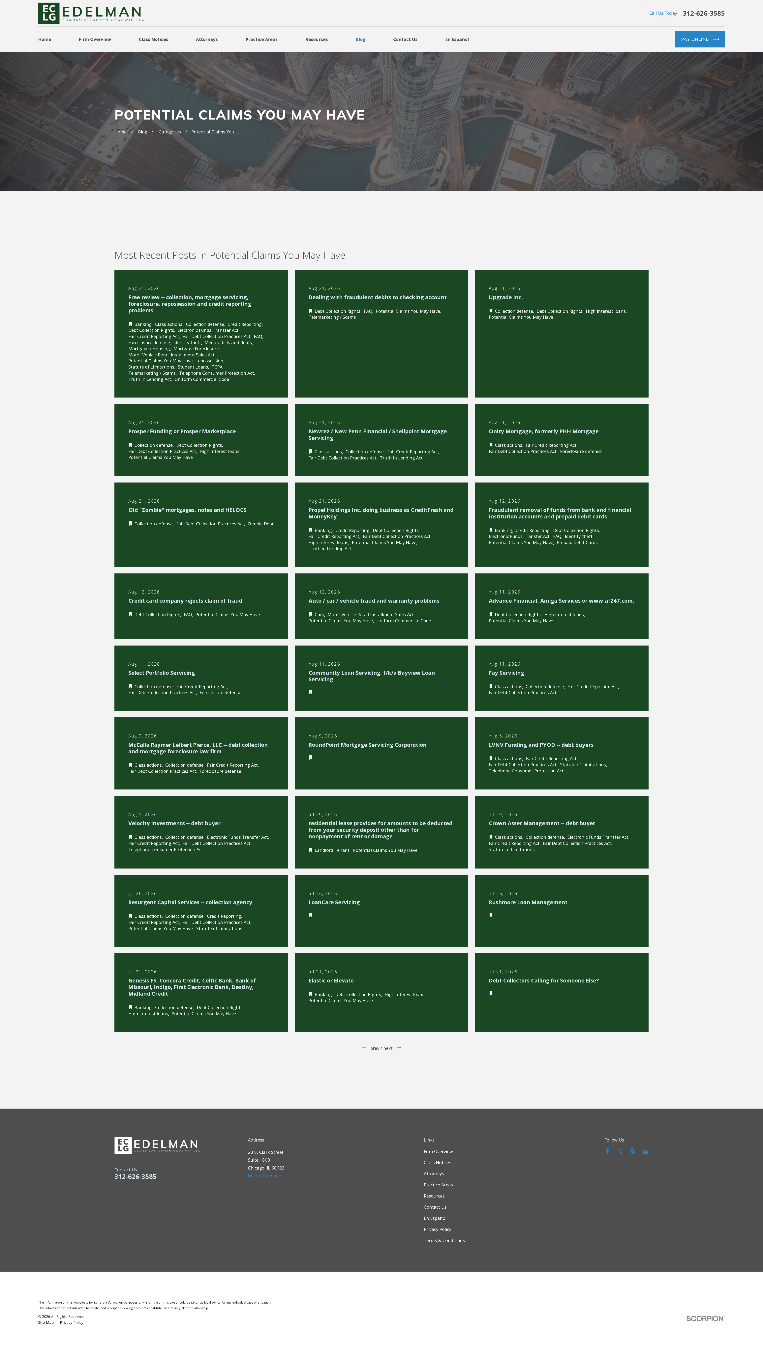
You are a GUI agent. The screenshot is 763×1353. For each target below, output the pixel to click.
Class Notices (437, 1162)
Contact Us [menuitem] (405, 39)
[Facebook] (607, 1151)
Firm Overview (438, 1151)
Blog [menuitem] (360, 39)
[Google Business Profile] (645, 1151)
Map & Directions (266, 1175)
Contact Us (435, 1207)
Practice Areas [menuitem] (262, 39)
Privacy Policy (437, 1229)
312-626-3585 (704, 13)
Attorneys (434, 1173)
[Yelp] (633, 1151)
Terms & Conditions (444, 1240)
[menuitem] (46, 1322)
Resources (434, 1196)
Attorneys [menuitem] (207, 39)
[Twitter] (620, 1151)
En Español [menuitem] (457, 39)
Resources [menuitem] (316, 39)
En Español (435, 1218)
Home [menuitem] (44, 39)
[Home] (91, 13)
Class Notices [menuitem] (153, 39)
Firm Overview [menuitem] (95, 39)
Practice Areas (438, 1185)
